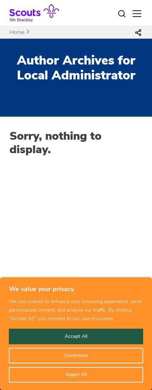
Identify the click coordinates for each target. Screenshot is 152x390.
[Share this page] (138, 32)
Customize (76, 355)
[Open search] (122, 14)
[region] (76, 333)
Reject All (76, 374)
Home (17, 32)
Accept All (76, 336)
